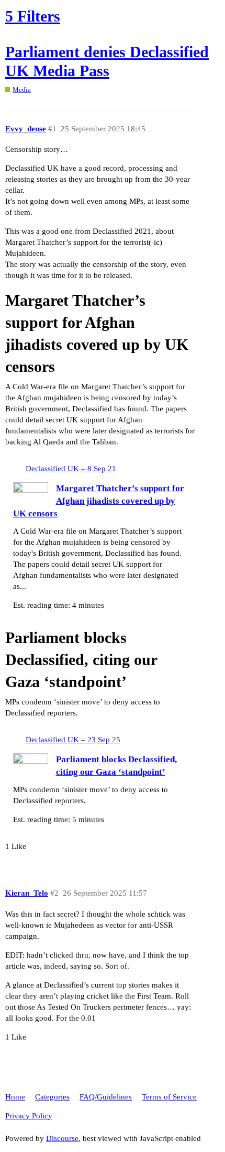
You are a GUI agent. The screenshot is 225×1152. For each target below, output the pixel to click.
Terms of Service (169, 1097)
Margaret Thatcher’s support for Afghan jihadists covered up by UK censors (98, 500)
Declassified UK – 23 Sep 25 (73, 739)
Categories (52, 1097)
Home (15, 1097)
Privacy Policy (28, 1116)
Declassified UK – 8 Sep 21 (71, 468)
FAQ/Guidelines (106, 1097)
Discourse (62, 1138)
